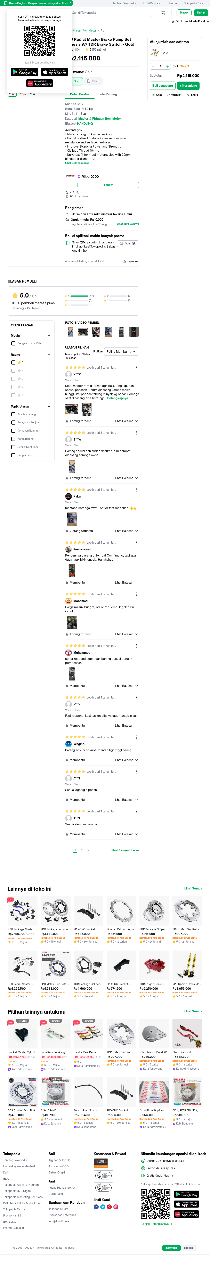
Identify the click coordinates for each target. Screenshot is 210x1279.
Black (96, 81)
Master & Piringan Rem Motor (78, 30)
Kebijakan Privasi (59, 1221)
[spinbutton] (160, 66)
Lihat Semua (193, 888)
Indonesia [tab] (171, 1247)
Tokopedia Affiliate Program (21, 1184)
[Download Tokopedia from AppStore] (186, 1204)
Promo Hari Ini (12, 1215)
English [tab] (188, 1247)
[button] (190, 21)
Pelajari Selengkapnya (155, 1224)
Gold (77, 81)
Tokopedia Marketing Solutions (23, 1197)
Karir (6, 1172)
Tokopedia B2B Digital (17, 1191)
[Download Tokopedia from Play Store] (186, 1194)
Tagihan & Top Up (59, 1160)
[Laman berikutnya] (88, 850)
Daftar (201, 12)
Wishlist (176, 94)
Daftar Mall (56, 1193)
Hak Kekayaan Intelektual (19, 1166)
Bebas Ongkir (57, 1172)
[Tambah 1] (167, 66)
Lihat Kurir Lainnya (128, 224)
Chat (159, 94)
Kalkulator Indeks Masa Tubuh (22, 1203)
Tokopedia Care (193, 3)
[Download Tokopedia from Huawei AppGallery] (186, 1214)
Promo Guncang (13, 1227)
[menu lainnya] (136, 367)
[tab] (80, 94)
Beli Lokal (9, 1221)
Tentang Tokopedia (124, 3)
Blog (6, 1178)
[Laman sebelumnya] (68, 850)
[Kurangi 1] (153, 66)
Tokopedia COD (59, 1166)
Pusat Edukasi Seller (62, 1187)
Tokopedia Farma (14, 1209)
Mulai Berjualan (152, 3)
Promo (173, 3)
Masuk (184, 12)
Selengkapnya (117, 398)
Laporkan (133, 261)
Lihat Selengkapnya (77, 163)
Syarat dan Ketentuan (62, 1215)
